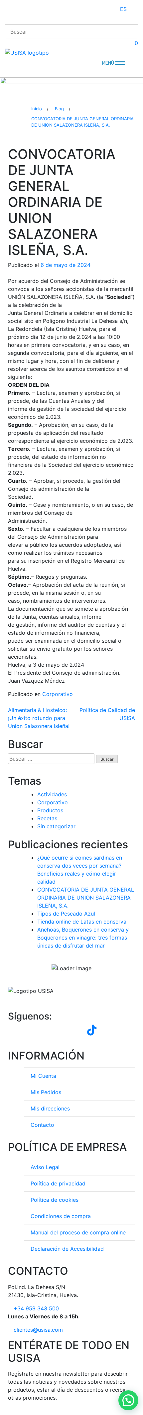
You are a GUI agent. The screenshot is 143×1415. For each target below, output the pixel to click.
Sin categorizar (56, 826)
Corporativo (57, 694)
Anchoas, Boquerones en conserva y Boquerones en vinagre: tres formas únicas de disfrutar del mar (83, 937)
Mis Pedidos (46, 1092)
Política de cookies (54, 1199)
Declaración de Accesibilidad (67, 1248)
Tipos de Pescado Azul (66, 913)
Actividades (52, 794)
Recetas (47, 818)
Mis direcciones (50, 1108)
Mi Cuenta (43, 1075)
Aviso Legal (45, 1167)
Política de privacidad (58, 1183)
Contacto (42, 1124)
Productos (50, 810)
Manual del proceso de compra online (78, 1232)
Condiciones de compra (61, 1216)
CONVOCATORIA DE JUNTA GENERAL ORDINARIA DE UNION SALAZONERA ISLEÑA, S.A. (85, 897)
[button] (128, 1400)
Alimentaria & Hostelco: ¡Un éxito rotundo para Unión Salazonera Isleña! (39, 718)
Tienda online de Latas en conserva (81, 921)
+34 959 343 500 (36, 1308)
